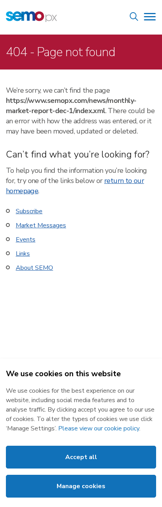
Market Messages (41, 225)
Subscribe (29, 211)
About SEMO (34, 268)
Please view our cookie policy (98, 428)
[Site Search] (134, 18)
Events (25, 239)
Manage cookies (81, 486)
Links (23, 253)
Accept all (81, 457)
